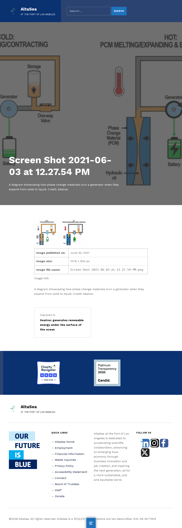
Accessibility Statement (71, 472)
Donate (60, 496)
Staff (58, 490)
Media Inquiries (65, 459)
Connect (60, 478)
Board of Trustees (67, 484)
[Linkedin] (145, 443)
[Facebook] (164, 443)
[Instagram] (154, 443)
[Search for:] (89, 11)
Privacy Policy (64, 466)
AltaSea (29, 9)
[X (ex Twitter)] (145, 452)
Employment (64, 448)
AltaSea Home (64, 441)
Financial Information (69, 454)
